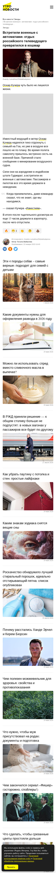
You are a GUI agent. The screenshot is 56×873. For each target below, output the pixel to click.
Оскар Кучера (11, 85)
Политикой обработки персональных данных (23, 859)
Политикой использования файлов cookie (21, 857)
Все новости (8, 19)
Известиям (33, 208)
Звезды (17, 19)
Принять (11, 867)
